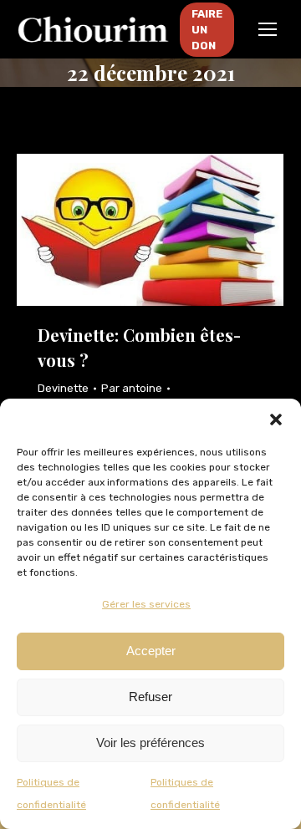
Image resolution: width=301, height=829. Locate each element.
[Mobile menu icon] (267, 29)
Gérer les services (146, 604)
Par (131, 388)
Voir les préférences (150, 742)
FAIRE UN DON (206, 30)
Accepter (151, 650)
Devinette (63, 388)
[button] (276, 419)
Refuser (150, 696)
